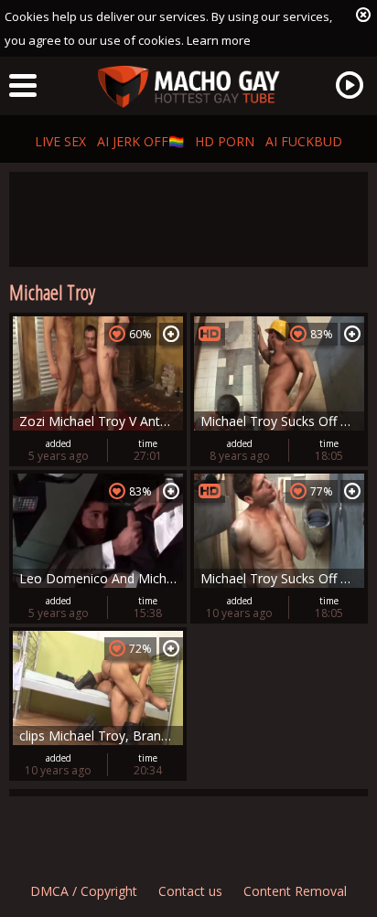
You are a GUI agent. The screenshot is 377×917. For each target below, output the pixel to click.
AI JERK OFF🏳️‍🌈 (140, 141)
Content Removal (295, 891)
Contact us (190, 891)
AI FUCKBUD (303, 141)
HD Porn (224, 141)
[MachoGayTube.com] (188, 87)
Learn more (219, 40)
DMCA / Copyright (83, 891)
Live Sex (60, 141)
